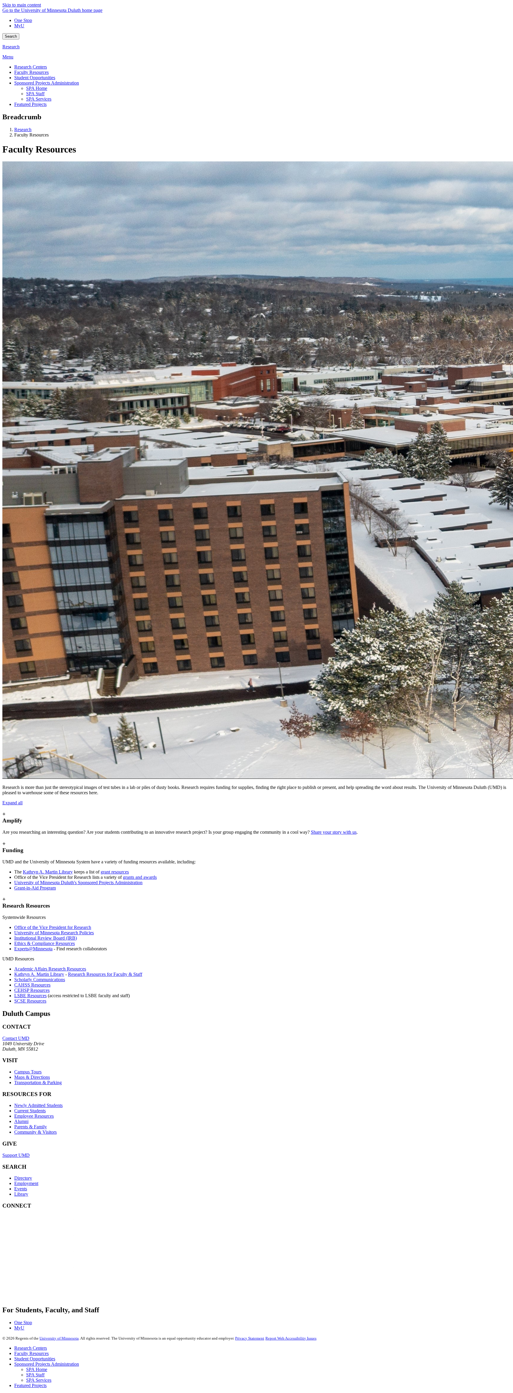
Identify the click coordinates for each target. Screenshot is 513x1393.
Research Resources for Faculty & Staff (105, 974)
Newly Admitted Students (38, 1105)
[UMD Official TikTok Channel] (46, 1291)
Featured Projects (30, 1385)
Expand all (12, 802)
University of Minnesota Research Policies (54, 932)
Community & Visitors (35, 1132)
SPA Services (38, 1380)
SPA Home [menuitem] (36, 88)
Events (20, 1188)
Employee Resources (34, 1116)
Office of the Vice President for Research (52, 927)
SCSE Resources (30, 1000)
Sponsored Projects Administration (46, 1364)
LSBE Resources (30, 995)
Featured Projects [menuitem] (30, 104)
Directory (23, 1178)
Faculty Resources (31, 1353)
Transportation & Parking (38, 1082)
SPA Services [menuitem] (38, 98)
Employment (26, 1183)
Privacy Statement (249, 1338)
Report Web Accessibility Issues (290, 1338)
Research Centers (30, 1348)
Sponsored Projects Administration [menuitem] (46, 82)
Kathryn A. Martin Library (48, 871)
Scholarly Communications (39, 979)
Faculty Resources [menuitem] (31, 72)
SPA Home (36, 1369)
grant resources (115, 871)
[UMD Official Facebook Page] (46, 1227)
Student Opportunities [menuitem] (34, 77)
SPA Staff (35, 1374)
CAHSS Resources (32, 984)
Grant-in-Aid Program (35, 887)
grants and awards (140, 877)
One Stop (23, 20)
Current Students (30, 1110)
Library (21, 1194)
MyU (19, 25)
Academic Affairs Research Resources (50, 968)
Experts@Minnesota (33, 948)
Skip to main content (21, 4)
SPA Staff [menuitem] (35, 93)
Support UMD (16, 1155)
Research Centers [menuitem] (30, 66)
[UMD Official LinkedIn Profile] (46, 1275)
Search (11, 36)
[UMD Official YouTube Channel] (46, 1259)
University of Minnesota (59, 1338)
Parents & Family (30, 1126)
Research (11, 46)
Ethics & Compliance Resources (44, 943)
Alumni (21, 1121)
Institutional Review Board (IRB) (45, 938)
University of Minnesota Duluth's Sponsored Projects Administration (78, 882)
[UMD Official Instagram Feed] (46, 1243)
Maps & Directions (32, 1077)
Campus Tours (28, 1071)
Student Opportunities (34, 1358)
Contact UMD (15, 1038)
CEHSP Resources (32, 990)
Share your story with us (334, 832)
